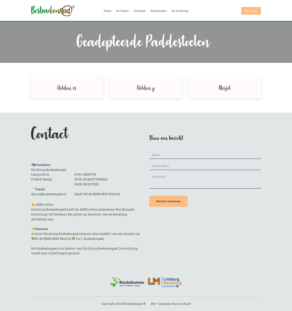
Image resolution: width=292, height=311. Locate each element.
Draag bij (251, 10)
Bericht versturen (168, 201)
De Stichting (180, 10)
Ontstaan (139, 10)
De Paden (122, 10)
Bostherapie (159, 10)
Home (108, 10)
